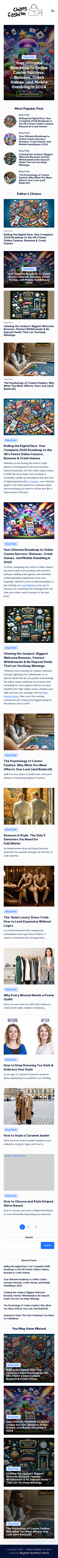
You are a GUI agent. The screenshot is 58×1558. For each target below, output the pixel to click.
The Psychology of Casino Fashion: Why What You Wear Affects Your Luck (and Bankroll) (35, 179)
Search (29, 1237)
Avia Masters (28, 585)
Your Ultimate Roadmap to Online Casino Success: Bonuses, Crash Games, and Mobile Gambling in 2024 (29, 74)
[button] (29, 94)
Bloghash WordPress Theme (34, 1553)
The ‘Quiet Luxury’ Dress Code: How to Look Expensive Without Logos (27, 921)
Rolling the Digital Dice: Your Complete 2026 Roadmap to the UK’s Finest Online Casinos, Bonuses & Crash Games (36, 122)
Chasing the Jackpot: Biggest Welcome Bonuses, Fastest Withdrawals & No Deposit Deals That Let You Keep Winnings (36, 159)
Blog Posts (29, 57)
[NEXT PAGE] (35, 1227)
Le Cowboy (33, 481)
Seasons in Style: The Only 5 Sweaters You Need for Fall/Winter (24, 839)
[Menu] (52, 10)
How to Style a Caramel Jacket (26, 1135)
